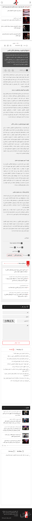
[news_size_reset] (9, 70)
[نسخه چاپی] (5, 45)
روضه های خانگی (18, 255)
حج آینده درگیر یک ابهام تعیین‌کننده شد (20, 361)
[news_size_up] (13, 70)
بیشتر (5, 445)
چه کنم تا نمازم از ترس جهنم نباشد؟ (21, 353)
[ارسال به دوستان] (10, 45)
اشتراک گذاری (15, 251)
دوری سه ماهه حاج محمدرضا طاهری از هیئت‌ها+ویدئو (17, 455)
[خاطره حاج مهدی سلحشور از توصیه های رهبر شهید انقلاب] (26, 36)
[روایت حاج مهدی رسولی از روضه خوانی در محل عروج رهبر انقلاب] (26, 28)
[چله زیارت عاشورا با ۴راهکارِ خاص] (26, 12)
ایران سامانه (4, 518)
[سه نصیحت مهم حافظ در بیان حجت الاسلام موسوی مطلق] (25, 435)
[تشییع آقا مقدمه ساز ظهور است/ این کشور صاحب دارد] (25, 414)
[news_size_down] (5, 70)
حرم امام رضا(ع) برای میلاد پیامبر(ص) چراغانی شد (18, 359)
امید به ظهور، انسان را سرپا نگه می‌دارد (20, 366)
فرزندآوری (10, 255)
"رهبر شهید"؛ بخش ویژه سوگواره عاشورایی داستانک (18, 364)
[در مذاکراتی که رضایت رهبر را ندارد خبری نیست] (26, 20)
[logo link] (16, 2)
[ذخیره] (8, 45)
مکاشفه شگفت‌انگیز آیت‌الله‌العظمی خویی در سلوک (18, 356)
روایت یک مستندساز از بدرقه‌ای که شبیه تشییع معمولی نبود (16, 378)
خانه (17, 43)
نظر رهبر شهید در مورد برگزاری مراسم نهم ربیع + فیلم (13, 7)
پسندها (11, 247)
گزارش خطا (19, 247)
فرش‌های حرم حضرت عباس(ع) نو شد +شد (19, 381)
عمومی (14, 43)
